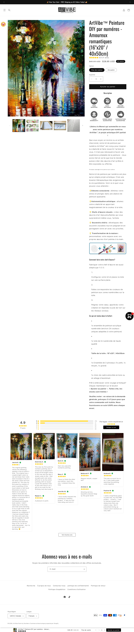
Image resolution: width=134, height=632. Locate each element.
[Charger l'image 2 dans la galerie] (32, 125)
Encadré (111, 70)
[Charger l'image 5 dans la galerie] (73, 125)
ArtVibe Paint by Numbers (21, 623)
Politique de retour (98, 586)
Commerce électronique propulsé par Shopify (44, 623)
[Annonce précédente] (4, 2)
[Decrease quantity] (99, 630)
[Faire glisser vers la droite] (83, 125)
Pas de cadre (96, 70)
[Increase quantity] (104, 630)
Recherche (31, 586)
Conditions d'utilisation (76, 589)
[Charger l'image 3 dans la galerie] (46, 125)
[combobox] (89, 630)
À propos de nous (44, 586)
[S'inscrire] (84, 569)
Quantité (92, 75)
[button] (4, 10)
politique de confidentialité (78, 586)
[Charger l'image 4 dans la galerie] (60, 125)
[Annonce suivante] (130, 2)
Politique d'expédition (56, 589)
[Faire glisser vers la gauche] (10, 125)
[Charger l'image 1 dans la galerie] (19, 125)
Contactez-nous (59, 586)
